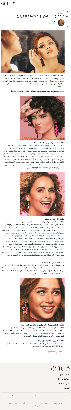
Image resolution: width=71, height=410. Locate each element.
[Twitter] (67, 16)
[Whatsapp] (67, 21)
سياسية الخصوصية (35, 406)
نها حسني (52, 22)
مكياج (57, 81)
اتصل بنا (31, 404)
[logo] (8, 3)
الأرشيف (39, 404)
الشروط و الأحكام (14, 404)
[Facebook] (67, 11)
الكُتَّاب (24, 404)
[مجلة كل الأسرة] (35, 368)
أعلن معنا (48, 404)
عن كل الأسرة (57, 404)
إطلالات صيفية (51, 352)
